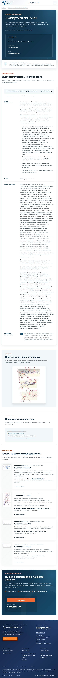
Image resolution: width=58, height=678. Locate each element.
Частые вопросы (45, 650)
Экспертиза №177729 (22, 524)
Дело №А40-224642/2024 (43, 508)
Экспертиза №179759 (22, 468)
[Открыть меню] (55, 2)
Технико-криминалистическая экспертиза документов (21, 438)
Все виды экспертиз (8, 650)
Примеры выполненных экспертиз (18, 7)
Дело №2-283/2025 (45, 91)
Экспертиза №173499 (22, 496)
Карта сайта (44, 657)
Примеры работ (7, 653)
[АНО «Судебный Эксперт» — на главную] (7, 2)
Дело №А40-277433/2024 (38, 555)
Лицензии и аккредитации (29, 653)
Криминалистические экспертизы (16, 430)
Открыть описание (20, 486)
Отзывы (24, 657)
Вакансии (24, 659)
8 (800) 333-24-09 (14, 607)
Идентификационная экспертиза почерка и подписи (22, 435)
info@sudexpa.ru (40, 632)
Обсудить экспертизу (10, 638)
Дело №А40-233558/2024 (38, 478)
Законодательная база (46, 655)
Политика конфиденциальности (41, 675)
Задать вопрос (21, 600)
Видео (42, 653)
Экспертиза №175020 (22, 547)
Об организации (26, 650)
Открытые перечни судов (28, 655)
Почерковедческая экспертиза (16, 433)
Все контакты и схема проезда (43, 643)
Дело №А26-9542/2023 (40, 531)
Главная (4, 7)
